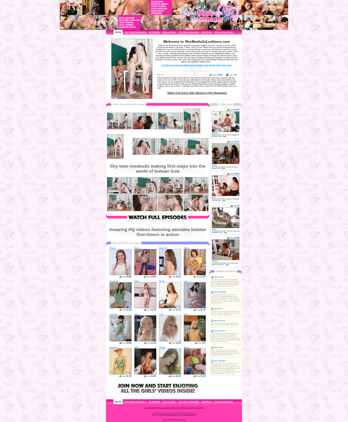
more (224, 136)
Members (207, 32)
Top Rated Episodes (135, 32)
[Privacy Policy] (176, 408)
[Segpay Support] (198, 408)
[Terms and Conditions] (164, 408)
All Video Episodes (188, 32)
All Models (154, 32)
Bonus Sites (169, 32)
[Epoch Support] (187, 408)
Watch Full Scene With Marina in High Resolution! (197, 92)
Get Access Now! (224, 32)
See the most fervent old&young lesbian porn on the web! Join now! (196, 65)
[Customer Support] (151, 408)
